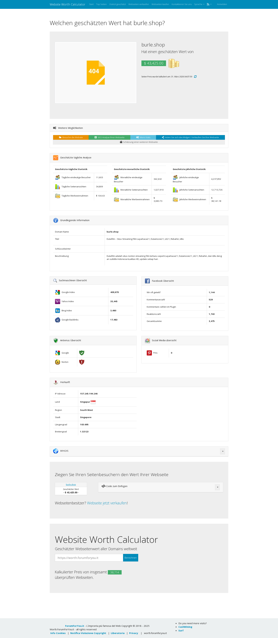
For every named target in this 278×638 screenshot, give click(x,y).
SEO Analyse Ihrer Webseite (111, 137)
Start (91, 4)
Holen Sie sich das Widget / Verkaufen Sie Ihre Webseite (191, 137)
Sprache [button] (198, 4)
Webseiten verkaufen (138, 4)
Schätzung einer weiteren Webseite (140, 142)
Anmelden (222, 4)
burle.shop (71, 484)
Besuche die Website (72, 137)
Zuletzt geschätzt (117, 4)
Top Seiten (101, 4)
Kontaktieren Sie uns (182, 4)
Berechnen (131, 557)
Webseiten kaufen (160, 4)
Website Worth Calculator (67, 4)
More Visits (144, 137)
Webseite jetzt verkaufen (107, 503)
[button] (209, 4)
